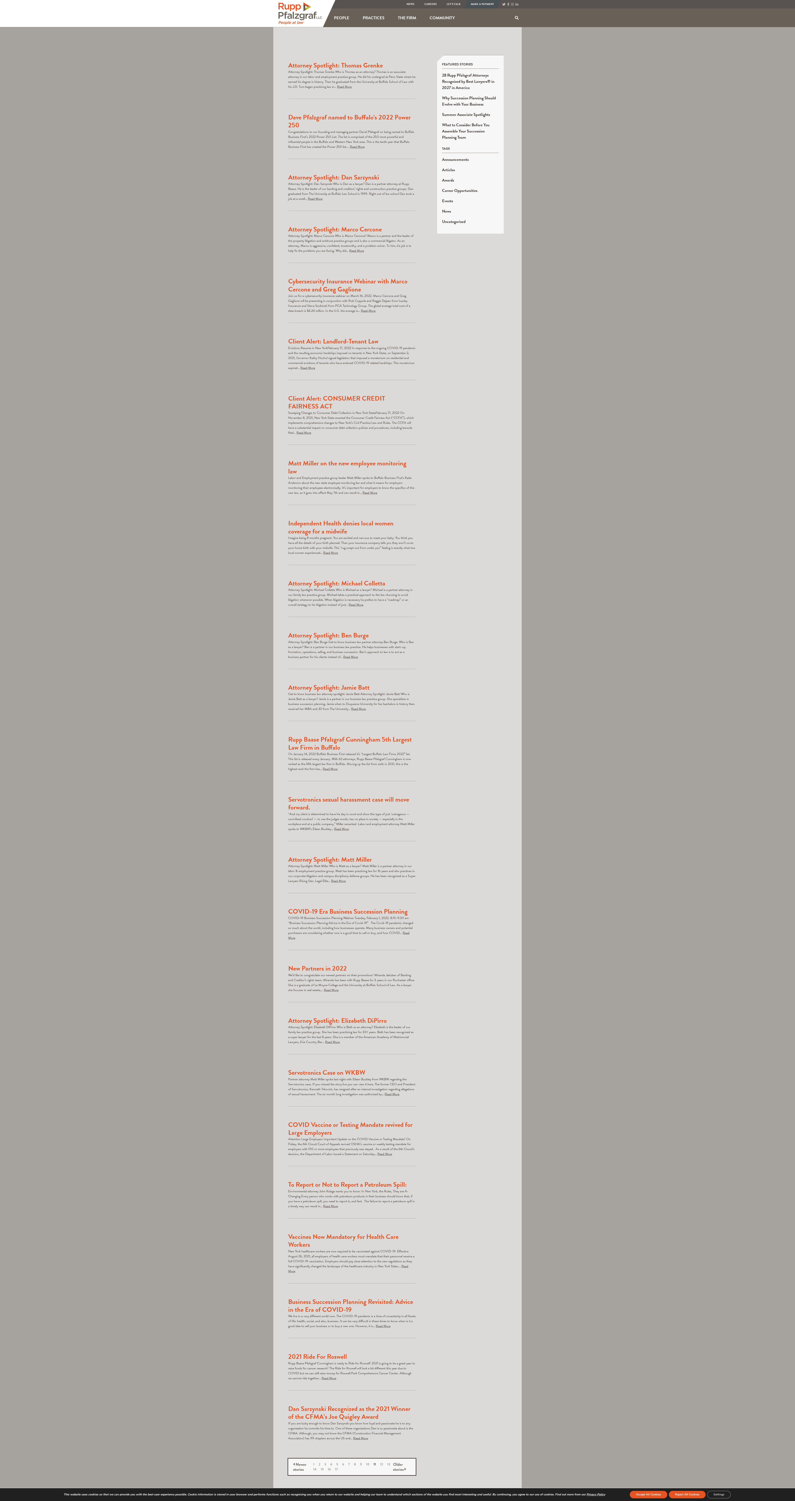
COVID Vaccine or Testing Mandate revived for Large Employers (350, 1128)
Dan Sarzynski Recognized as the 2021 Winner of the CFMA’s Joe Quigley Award (349, 1412)
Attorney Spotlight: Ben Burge (328, 635)
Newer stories (299, 1466)
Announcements (455, 159)
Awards (448, 180)
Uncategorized (454, 221)
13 (388, 1464)
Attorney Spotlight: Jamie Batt (329, 687)
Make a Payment (482, 4)
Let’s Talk (454, 4)
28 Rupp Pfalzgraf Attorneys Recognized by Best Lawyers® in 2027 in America (468, 81)
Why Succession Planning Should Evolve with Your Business (469, 101)
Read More (344, 86)
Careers (430, 4)
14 (315, 1469)
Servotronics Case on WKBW (326, 1072)
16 (329, 1469)
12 (381, 1464)
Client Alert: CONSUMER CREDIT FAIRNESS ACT (336, 402)
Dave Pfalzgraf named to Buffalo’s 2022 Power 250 (349, 121)
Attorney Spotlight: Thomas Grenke (335, 65)
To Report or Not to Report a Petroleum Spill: (347, 1184)
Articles (448, 170)
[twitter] (504, 4)
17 (336, 1469)
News (410, 4)
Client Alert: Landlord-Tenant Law (333, 341)
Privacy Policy (596, 1494)
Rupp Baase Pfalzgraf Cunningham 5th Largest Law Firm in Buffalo (350, 743)
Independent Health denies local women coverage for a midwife (341, 527)
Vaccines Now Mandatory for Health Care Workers (343, 1240)
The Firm (407, 18)
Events (447, 201)
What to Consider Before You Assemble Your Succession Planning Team (465, 131)
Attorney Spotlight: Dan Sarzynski (333, 177)
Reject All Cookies (687, 1494)
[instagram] (512, 4)
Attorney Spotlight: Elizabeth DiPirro (337, 1020)
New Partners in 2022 (317, 968)
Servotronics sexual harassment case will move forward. (348, 803)
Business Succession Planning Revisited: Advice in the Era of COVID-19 (350, 1305)
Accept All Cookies (648, 1494)
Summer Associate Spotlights (466, 114)
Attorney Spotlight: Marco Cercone (335, 229)
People (341, 18)
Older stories (399, 1466)
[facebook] (508, 4)
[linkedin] (517, 4)
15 (322, 1469)
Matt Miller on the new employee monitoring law (347, 467)
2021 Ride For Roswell (317, 1356)
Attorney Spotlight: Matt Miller (330, 859)
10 (367, 1464)
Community (442, 18)
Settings (718, 1494)
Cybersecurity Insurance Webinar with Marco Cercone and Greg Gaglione (347, 285)
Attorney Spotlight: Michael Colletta (336, 583)
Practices (373, 18)
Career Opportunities (459, 190)
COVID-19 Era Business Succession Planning (348, 911)
